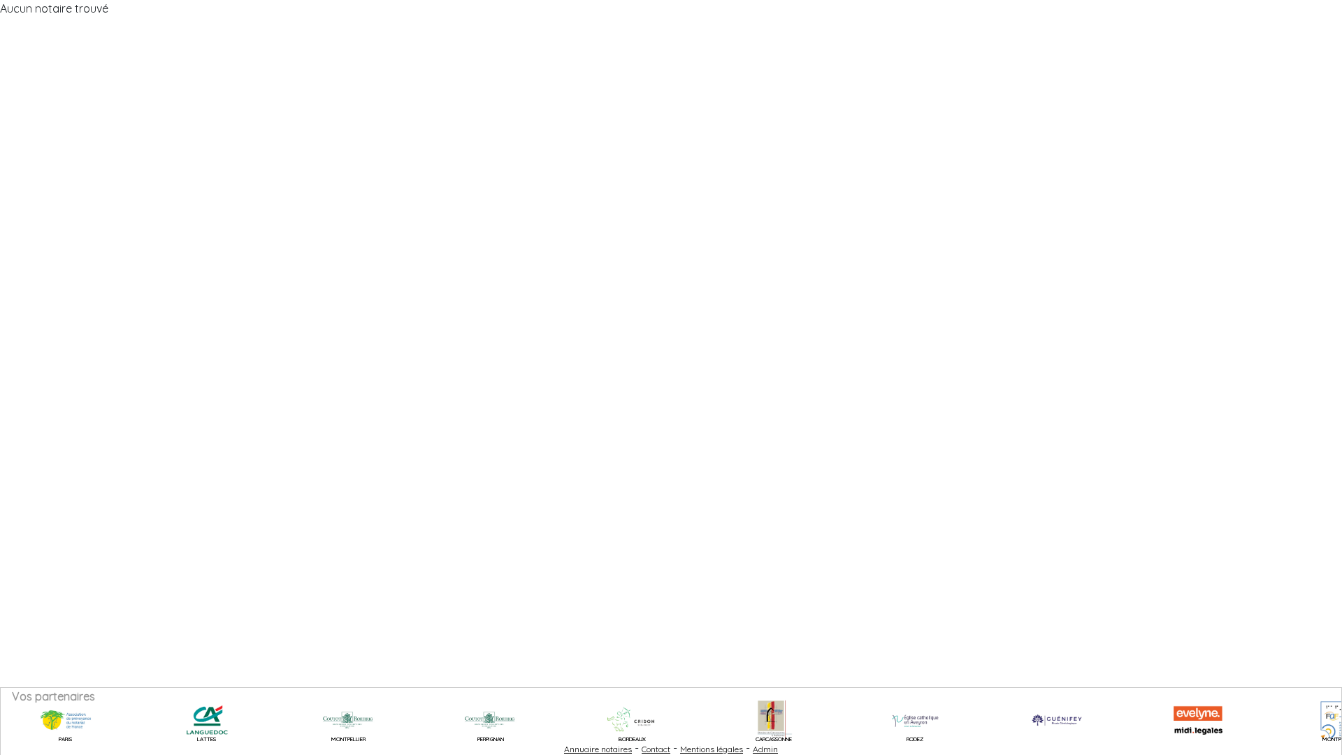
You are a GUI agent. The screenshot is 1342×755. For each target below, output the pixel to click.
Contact (656, 749)
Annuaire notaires (598, 749)
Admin (765, 749)
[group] (48, 720)
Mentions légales (711, 749)
